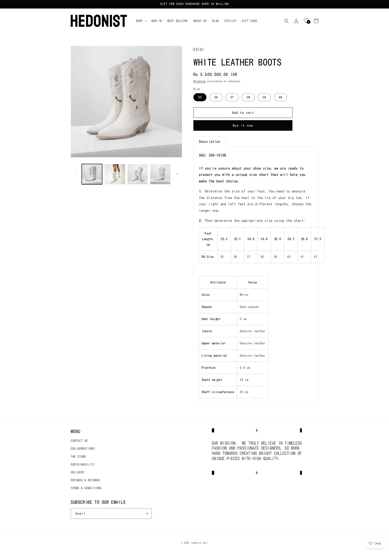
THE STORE (78, 456)
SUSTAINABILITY (83, 464)
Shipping (199, 81)
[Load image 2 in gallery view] (114, 174)
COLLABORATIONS (83, 448)
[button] (141, 21)
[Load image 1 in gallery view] (92, 174)
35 (200, 97)
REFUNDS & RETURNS (85, 480)
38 (248, 97)
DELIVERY (77, 472)
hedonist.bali (200, 543)
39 (264, 97)
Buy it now (243, 125)
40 (280, 97)
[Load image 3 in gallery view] (137, 174)
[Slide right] (177, 174)
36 (216, 97)
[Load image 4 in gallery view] (160, 174)
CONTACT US (79, 440)
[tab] (209, 141)
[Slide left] (76, 174)
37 (232, 97)
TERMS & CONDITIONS (86, 488)
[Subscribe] (147, 513)
